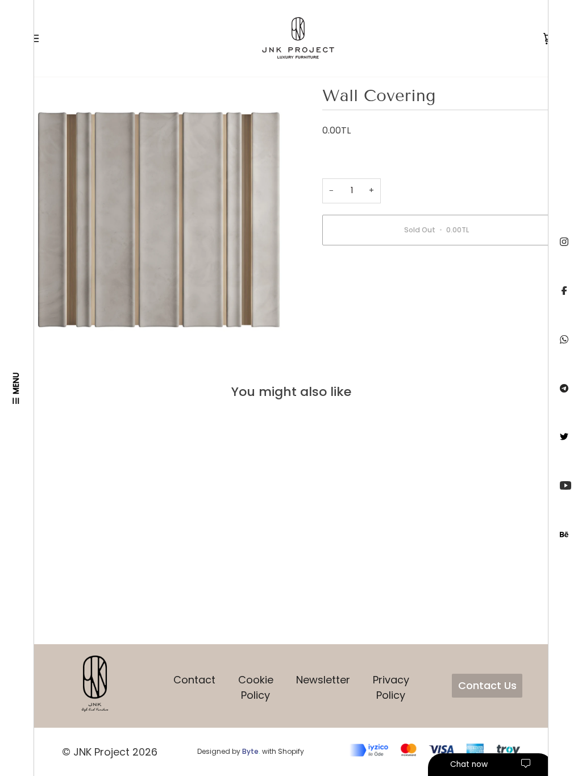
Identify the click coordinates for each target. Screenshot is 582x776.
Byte (250, 751)
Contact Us (487, 685)
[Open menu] (44, 38)
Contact (194, 680)
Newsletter (323, 680)
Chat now (469, 764)
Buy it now (436, 269)
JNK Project (101, 752)
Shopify (291, 751)
